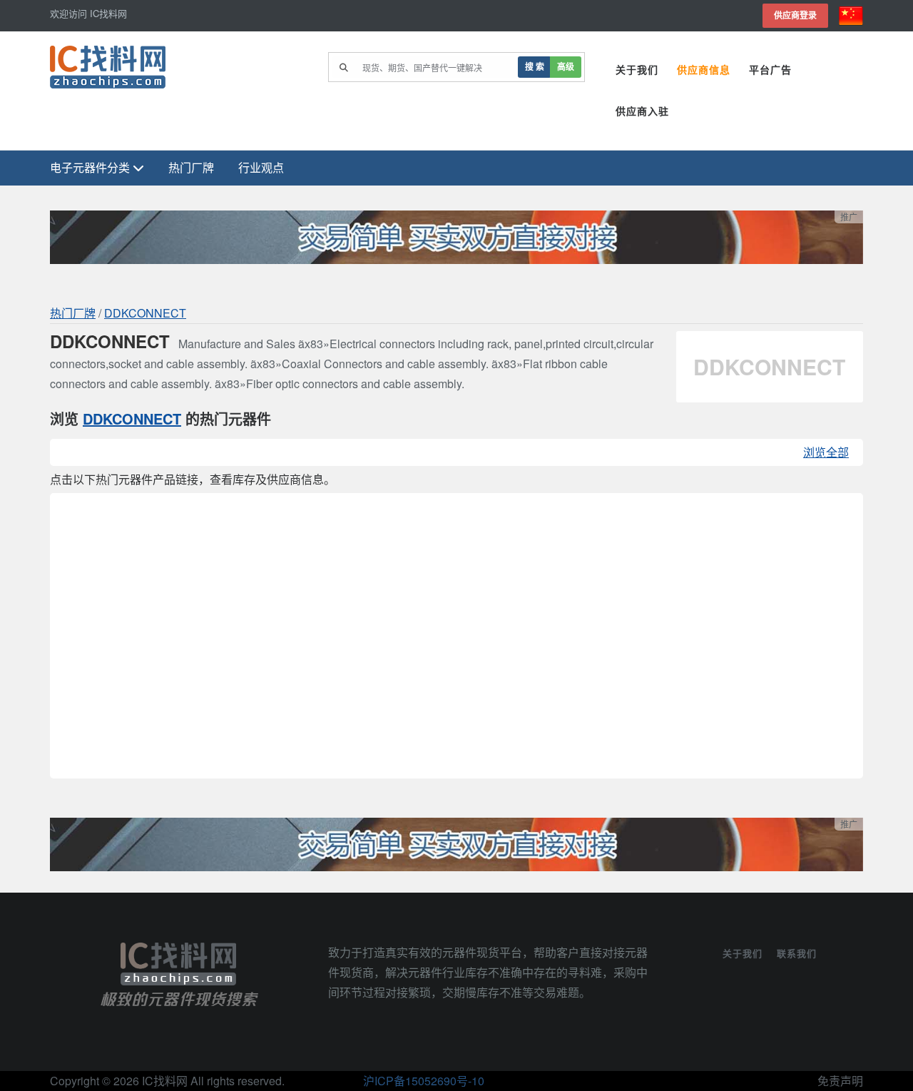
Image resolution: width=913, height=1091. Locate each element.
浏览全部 (826, 452)
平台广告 (770, 70)
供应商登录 (795, 16)
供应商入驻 (642, 111)
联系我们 (797, 953)
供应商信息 (703, 70)
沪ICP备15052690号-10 (423, 1080)
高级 (565, 67)
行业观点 (261, 167)
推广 (848, 216)
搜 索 (534, 67)
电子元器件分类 (91, 167)
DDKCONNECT (145, 313)
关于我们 (637, 70)
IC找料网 (165, 1080)
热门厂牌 (191, 167)
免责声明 (840, 1080)
